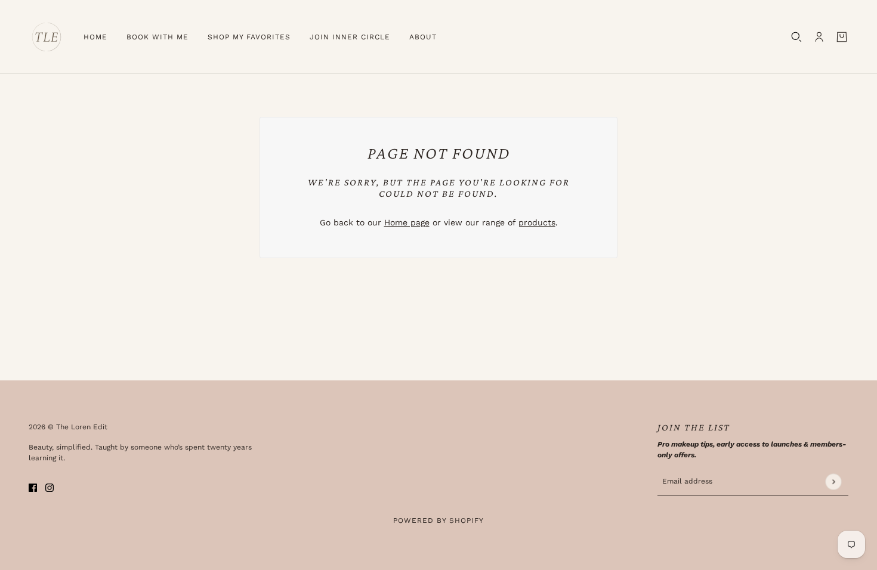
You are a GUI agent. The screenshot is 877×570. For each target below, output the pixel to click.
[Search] (796, 37)
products (536, 222)
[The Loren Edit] (46, 37)
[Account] (819, 37)
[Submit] (833, 481)
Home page (407, 222)
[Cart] (841, 37)
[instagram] (49, 487)
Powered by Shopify (438, 520)
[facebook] (33, 487)
